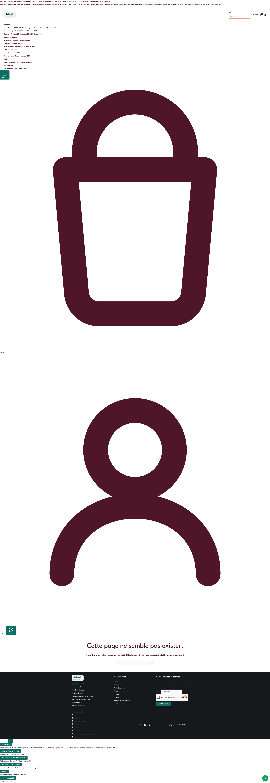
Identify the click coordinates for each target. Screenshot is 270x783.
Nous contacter (105, 1)
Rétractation (76, 702)
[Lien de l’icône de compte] (265, 15)
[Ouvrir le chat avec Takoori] (265, 778)
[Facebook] (136, 725)
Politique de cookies (78, 706)
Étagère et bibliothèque (122, 700)
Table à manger (119, 688)
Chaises (116, 682)
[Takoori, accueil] (10, 15)
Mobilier (7, 25)
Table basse (118, 685)
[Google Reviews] (150, 725)
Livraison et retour (78, 690)
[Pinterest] (145, 725)
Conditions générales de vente (82, 696)
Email (158, 692)
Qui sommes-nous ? (78, 684)
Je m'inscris (163, 704)
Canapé (116, 694)
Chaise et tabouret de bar (13, 43)
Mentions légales (77, 693)
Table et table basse (11, 50)
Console (116, 697)
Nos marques (8, 65)
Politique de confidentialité (81, 699)
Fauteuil (116, 691)
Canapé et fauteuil (11, 37)
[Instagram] (141, 725)
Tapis (5, 59)
